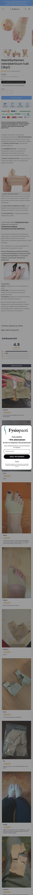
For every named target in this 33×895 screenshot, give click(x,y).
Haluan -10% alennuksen (17, 456)
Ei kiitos (17, 461)
